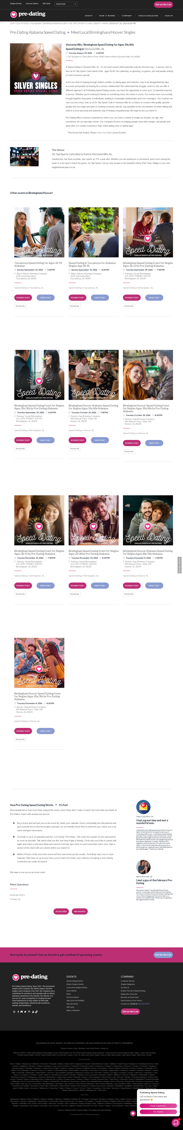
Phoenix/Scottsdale (152, 1079)
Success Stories (32, 4)
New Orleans (106, 1077)
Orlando (79, 1079)
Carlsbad (74, 1066)
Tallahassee (43, 1088)
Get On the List (163, 955)
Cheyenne (127, 1066)
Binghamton (133, 1064)
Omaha (59, 1079)
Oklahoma (73, 1103)
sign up (169, 16)
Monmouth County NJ (18, 1077)
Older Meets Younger (144, 1055)
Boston (16, 1066)
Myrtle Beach (51, 1077)
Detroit (111, 1068)
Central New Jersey (86, 1066)
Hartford (132, 1070)
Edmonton (125, 1068)
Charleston (99, 1066)
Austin (87, 1064)
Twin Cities (106, 1088)
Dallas (57, 1068)
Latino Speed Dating (129, 1055)
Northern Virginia (23, 1079)
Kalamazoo (79, 1073)
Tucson (82, 1088)
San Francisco (69, 1084)
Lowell (40, 1075)
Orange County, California (94, 1103)
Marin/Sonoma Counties (60, 1075)
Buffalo (39, 1066)
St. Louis (94, 1106)
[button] (176, 1123)
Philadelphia (139, 1079)
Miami (110, 1075)
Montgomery (32, 1077)
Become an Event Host (130, 997)
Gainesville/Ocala (61, 1070)
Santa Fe (147, 1084)
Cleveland (152, 1066)
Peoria (131, 1079)
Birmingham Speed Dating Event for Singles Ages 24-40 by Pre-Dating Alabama (94, 552)
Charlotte (108, 1066)
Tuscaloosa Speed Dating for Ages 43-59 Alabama (38, 264)
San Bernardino (48, 1084)
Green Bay (84, 1070)
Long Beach (148, 1073)
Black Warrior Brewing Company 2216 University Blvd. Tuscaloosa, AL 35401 (30, 276)
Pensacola (123, 1079)
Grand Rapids (73, 1070)
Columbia (29, 1068)
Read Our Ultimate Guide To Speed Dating (72, 1110)
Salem (17, 1084)
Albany (18, 1064)
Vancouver (115, 1088)
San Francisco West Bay (104, 1084)
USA (12, 23)
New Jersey (32, 1103)
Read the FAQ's (17, 895)
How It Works (71, 991)
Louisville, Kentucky (102, 1101)
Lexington (122, 1073)
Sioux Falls (44, 1086)
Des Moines (103, 1068)
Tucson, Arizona (117, 1106)
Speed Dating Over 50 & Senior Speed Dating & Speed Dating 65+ (82, 1053)
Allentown (36, 1064)
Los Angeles (24, 1075)
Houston (148, 1070)
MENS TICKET (45, 298)
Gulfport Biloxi (113, 1070)
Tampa (107, 1106)
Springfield (119, 1086)
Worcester (102, 1090)
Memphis (103, 1075)
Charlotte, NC (76, 1099)
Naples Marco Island (65, 1077)
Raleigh (15, 1106)
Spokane (110, 1086)
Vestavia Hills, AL (94, 48)
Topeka (68, 1088)
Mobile (152, 1075)
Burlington (47, 1066)
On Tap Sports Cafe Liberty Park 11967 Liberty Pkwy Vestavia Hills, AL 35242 (104, 56)
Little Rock (138, 1073)
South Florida (64, 1086)
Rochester (139, 1081)
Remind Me (20, 306)
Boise (157, 1064)
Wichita (81, 1090)
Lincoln (130, 1073)
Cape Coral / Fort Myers (61, 1066)
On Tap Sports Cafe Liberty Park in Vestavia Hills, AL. (82, 154)
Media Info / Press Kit (129, 994)
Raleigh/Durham (96, 1081)
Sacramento (149, 1081)
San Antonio (37, 1084)
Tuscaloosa (97, 1088)
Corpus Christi (48, 1068)
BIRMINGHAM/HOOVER (55, 23)
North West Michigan (139, 1077)
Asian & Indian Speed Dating (111, 1055)
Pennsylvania (117, 1103)
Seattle (26, 1086)
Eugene (140, 1068)
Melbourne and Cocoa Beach (88, 1075)
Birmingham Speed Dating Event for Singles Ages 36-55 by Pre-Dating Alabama (39, 552)
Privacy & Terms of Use (69, 1048)
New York (52, 1103)
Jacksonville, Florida (56, 1101)
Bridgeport (23, 1066)
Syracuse (34, 1088)
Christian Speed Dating (25, 1055)
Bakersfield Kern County (100, 1064)
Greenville (103, 1070)
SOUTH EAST (23, 23)
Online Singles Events (75, 984)
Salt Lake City (26, 1084)
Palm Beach (114, 1079)
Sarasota (155, 1084)
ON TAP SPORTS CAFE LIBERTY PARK (88, 23)
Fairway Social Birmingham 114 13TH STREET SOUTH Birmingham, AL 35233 (137, 276)
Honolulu (140, 1070)
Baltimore (113, 1064)
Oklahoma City (50, 1079)
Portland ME (54, 1081)
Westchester (73, 1090)
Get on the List (163, 4)
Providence (65, 1081)
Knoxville (98, 1073)
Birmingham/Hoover (146, 1064)
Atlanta (60, 1064)
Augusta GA (79, 1064)
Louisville (33, 1075)
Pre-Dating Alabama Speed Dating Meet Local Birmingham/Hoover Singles (72, 32)
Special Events (72, 1004)
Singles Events (16, 4)
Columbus (37, 1068)
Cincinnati (143, 1066)
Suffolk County (24, 1088)
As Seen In (125, 988)
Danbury (64, 1068)
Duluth (117, 1068)
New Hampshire (94, 1077)
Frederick (33, 1070)
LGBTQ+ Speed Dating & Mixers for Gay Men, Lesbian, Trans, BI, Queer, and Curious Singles (67, 1055)
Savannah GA (17, 1086)
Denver (94, 1068)
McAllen (73, 1075)
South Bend (54, 1086)
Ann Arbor (44, 1064)
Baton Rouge (123, 1064)
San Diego (58, 1084)
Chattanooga (117, 1066)
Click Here (102, 132)
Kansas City (89, 1073)
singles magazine (148, 16)
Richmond (119, 1081)
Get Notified (61, 911)
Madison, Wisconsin (118, 1101)
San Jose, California (68, 1106)
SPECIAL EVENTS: (19, 1053)
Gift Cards (46, 4)
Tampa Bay (53, 1088)
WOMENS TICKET (23, 298)
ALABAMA (36, 23)
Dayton (71, 1068)
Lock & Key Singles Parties (76, 988)
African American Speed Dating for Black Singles (122, 1053)
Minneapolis (144, 1075)
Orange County (69, 1079)
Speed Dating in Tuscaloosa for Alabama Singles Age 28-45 (92, 264)
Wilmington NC (91, 1090)
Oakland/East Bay (36, 1079)
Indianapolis (30, 1073)
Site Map (82, 1048)
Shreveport (34, 1086)
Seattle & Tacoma (83, 1106)
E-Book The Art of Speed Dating (133, 991)
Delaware (86, 1068)
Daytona (78, 1068)
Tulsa (89, 1088)
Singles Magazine (128, 984)
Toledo (61, 1088)
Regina (106, 1081)
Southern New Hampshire (79, 1086)
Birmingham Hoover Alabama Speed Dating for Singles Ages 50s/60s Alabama (93, 407)
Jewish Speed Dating (148, 1053)
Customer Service (128, 981)
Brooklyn (32, 1066)
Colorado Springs (18, 1068)
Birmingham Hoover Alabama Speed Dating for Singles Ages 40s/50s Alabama (148, 552)
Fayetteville (149, 1068)
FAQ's (68, 994)
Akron (12, 1064)
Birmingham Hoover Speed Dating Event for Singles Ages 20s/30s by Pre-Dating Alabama (37, 696)
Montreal (42, 1077)
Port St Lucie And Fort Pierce (31, 1081)
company (127, 16)
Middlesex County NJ (121, 1075)
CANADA (66, 1099)
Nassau (84, 1077)
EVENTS (89, 16)
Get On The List (179, 565)
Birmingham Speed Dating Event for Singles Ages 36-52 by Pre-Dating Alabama (148, 264)
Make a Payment (72, 1010)
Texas (101, 1106)
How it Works (107, 16)
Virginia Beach (126, 1088)
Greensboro (94, 1070)
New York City (118, 1077)
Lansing (105, 1073)
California (58, 1099)
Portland (46, 1081)
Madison (47, 1075)
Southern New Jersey (98, 1086)
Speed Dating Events (74, 981)
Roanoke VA (129, 1081)
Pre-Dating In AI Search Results (100, 1110)
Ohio (66, 1103)
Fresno (41, 1070)
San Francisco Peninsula (85, 1084)
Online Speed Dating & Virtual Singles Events (42, 1053)
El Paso (133, 1068)
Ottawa (86, 1079)
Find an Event (80, 911)
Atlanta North (69, 1064)
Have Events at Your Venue (131, 1001)
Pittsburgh (15, 1081)
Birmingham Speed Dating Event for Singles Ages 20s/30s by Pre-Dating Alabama (39, 407)
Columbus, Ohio (113, 1099)
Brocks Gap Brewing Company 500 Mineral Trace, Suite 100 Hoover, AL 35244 (84, 418)
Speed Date (60, 4)
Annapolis (53, 1064)
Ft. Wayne (49, 1070)
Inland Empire (40, 1073)
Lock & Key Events (92, 1048)
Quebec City (84, 1081)
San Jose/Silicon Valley (123, 1084)
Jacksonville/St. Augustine (64, 1073)
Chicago (135, 1066)
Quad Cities (74, 1081)
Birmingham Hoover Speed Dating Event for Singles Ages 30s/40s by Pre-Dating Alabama (146, 408)
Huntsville (20, 1073)
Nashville (77, 1077)
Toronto (75, 1088)
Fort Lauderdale (22, 1070)
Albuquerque (26, 1064)
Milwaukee (134, 1075)
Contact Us (15, 899)
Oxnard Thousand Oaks (99, 1079)
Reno (113, 1081)
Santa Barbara (137, 1084)
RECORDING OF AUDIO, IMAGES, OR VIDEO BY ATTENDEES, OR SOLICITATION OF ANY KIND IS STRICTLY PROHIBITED (84, 1043)
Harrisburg (124, 1070)
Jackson (50, 1073)
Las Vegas (114, 1073)
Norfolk (127, 1077)
